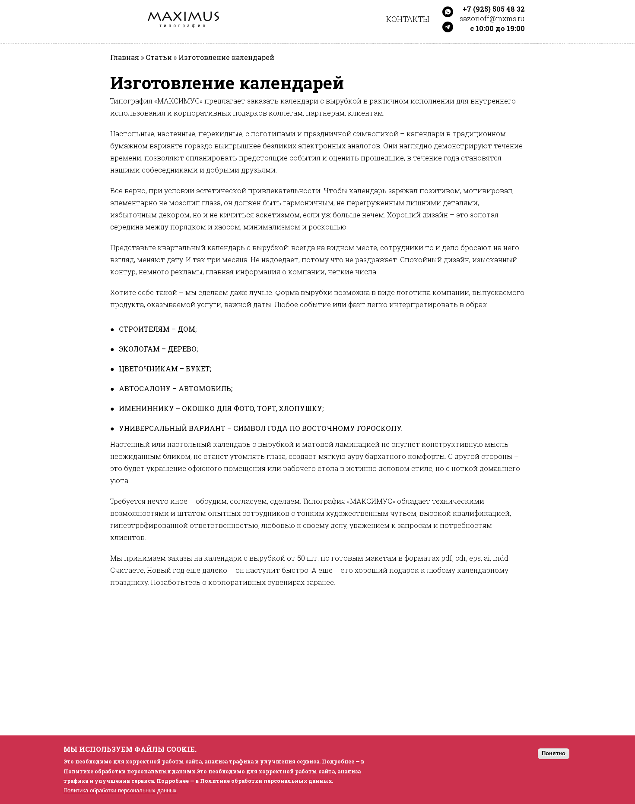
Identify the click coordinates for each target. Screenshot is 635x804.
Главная (124, 57)
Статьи (159, 57)
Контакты (407, 19)
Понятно (553, 753)
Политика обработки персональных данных (120, 790)
